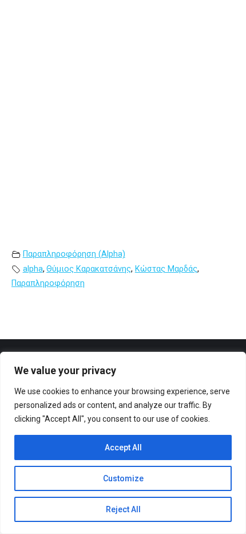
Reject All (123, 509)
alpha (33, 269)
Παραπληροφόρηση (48, 283)
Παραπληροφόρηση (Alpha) (74, 254)
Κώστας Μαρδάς (166, 269)
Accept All (123, 447)
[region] (123, 443)
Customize (123, 478)
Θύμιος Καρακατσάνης (88, 269)
